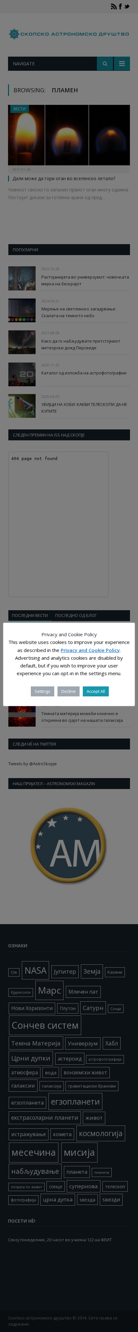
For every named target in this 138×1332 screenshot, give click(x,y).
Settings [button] (42, 691)
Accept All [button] (96, 691)
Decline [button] (68, 691)
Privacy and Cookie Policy (90, 650)
